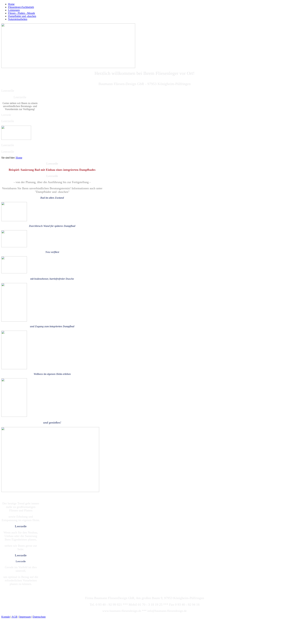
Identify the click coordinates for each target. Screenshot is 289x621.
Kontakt (5, 616)
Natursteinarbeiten (17, 19)
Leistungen (14, 10)
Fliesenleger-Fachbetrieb (21, 7)
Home (11, 4)
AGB (14, 616)
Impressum (25, 616)
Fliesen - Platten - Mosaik (21, 13)
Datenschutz (39, 616)
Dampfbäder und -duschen (22, 16)
